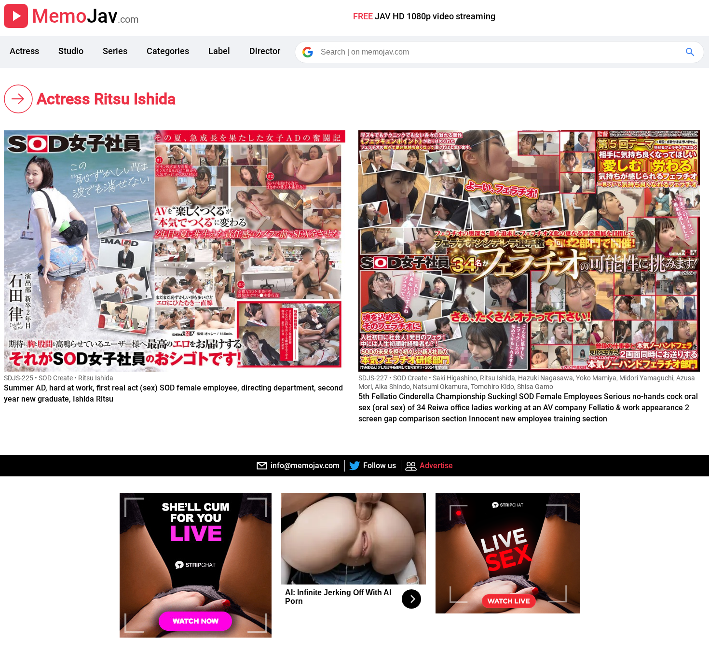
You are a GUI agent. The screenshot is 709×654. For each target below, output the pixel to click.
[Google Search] (691, 52)
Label (219, 51)
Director (264, 51)
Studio (70, 51)
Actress (24, 51)
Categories (168, 51)
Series (115, 51)
